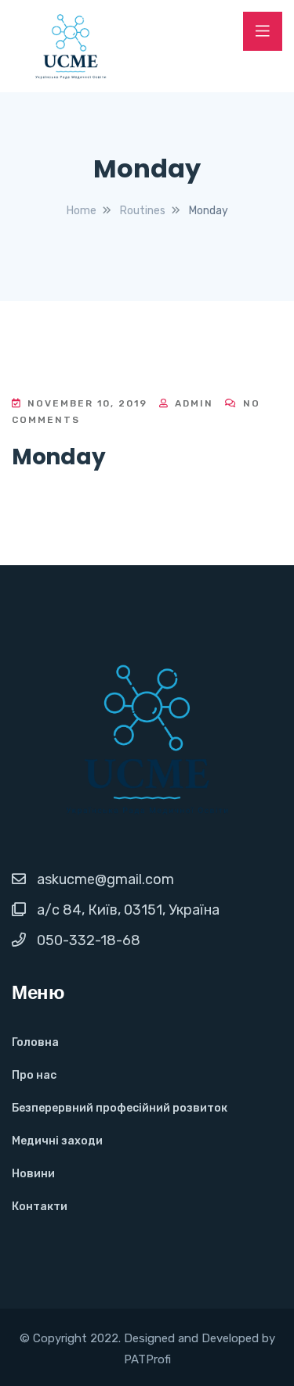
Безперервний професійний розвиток (119, 1108)
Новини (33, 1173)
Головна (35, 1042)
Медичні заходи (57, 1141)
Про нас (34, 1075)
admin (192, 403)
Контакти (39, 1206)
